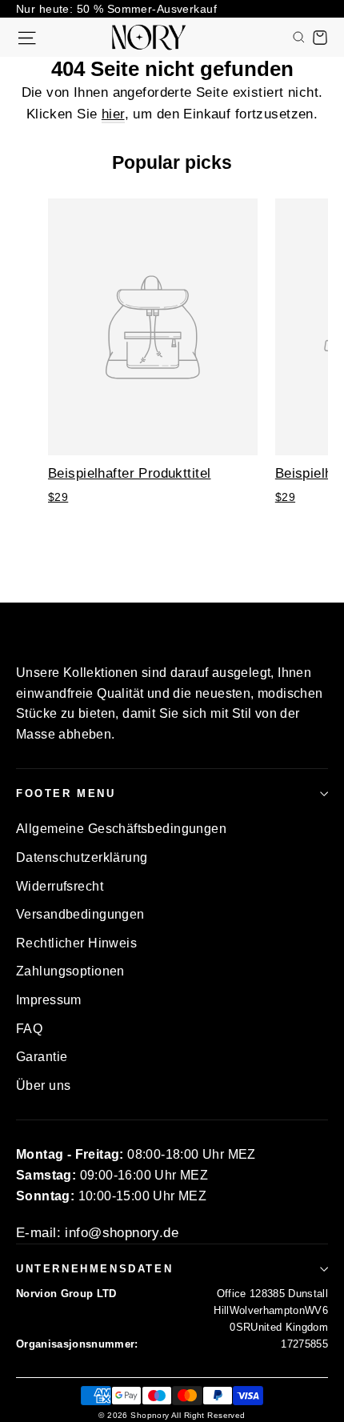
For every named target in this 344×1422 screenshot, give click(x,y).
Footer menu (66, 793)
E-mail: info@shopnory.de (97, 1232)
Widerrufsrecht (59, 886)
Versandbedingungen (80, 914)
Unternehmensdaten (94, 1269)
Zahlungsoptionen (70, 971)
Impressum (49, 1000)
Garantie (41, 1056)
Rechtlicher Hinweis (76, 943)
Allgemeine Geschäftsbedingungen (121, 828)
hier (113, 114)
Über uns (43, 1085)
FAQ (29, 1028)
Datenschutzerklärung (82, 857)
